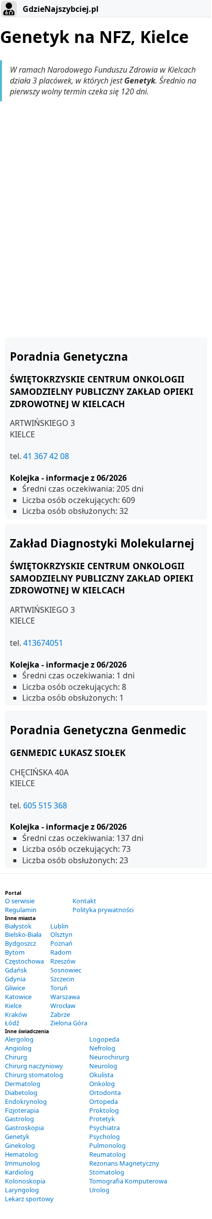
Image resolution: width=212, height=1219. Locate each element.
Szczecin (62, 978)
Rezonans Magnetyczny (124, 1163)
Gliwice (15, 987)
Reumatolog (107, 1154)
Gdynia (15, 978)
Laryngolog (22, 1189)
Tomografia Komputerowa (128, 1181)
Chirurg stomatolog (34, 1074)
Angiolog (18, 1048)
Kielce (13, 1005)
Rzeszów (62, 961)
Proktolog (104, 1110)
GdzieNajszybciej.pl (60, 8)
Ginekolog (20, 1145)
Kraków (16, 1014)
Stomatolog (106, 1172)
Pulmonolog (107, 1145)
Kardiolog (19, 1172)
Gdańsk (16, 970)
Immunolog (22, 1163)
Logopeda (104, 1039)
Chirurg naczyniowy (34, 1065)
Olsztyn (61, 934)
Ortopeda (103, 1101)
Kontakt (84, 900)
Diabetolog (21, 1092)
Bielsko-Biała (23, 934)
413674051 (43, 642)
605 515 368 (45, 805)
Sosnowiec (65, 970)
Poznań (61, 943)
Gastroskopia (24, 1127)
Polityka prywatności (103, 909)
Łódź (12, 1022)
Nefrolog (102, 1048)
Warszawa (65, 996)
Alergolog (19, 1039)
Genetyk (17, 1136)
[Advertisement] (106, 219)
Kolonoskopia (25, 1181)
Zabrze (60, 1014)
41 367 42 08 (46, 456)
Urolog (99, 1189)
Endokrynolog (26, 1101)
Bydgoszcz (20, 943)
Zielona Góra (68, 1022)
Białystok (18, 926)
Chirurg (16, 1056)
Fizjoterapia (22, 1110)
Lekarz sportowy (29, 1198)
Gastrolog (19, 1118)
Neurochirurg (109, 1056)
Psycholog (104, 1136)
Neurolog (103, 1065)
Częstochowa (24, 961)
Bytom (15, 952)
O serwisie (20, 900)
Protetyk (102, 1118)
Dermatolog (22, 1083)
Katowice (18, 996)
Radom (60, 952)
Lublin (59, 926)
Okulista (101, 1074)
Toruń (59, 987)
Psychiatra (104, 1127)
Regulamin (20, 909)
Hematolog (21, 1154)
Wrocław (62, 1005)
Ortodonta (105, 1092)
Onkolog (102, 1083)
